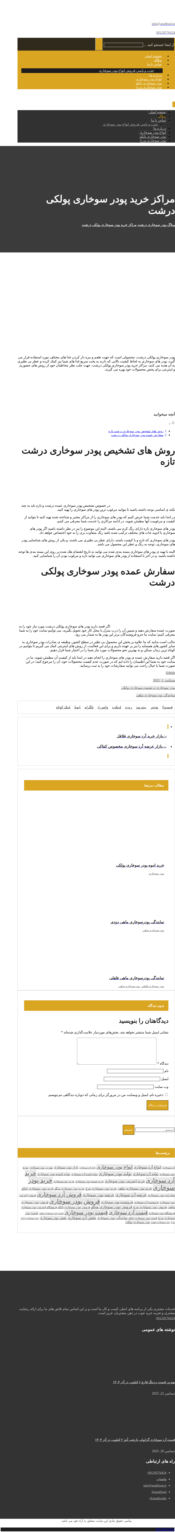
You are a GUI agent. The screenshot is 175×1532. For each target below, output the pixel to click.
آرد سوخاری (168, 1167)
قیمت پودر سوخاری (86, 1212)
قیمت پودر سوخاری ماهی (51, 1213)
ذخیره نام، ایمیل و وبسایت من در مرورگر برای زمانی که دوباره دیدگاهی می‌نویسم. (105, 1095)
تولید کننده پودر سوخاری (53, 1174)
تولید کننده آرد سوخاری (84, 1174)
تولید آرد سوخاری (146, 1174)
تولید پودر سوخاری (115, 1173)
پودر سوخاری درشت (161, 688)
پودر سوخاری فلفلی (152, 986)
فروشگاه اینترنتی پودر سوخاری (39, 1207)
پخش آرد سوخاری (81, 1218)
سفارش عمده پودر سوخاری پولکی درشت (137, 435)
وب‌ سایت (161, 1086)
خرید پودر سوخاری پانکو (38, 1188)
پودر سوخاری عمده (160, 1222)
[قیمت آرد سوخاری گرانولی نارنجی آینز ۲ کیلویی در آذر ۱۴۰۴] (159, 1426)
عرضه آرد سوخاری (131, 1195)
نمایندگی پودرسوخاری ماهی (155, 695)
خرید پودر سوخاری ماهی (134, 1188)
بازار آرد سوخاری (87, 1167)
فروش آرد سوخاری (59, 1194)
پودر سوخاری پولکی (137, 1222)
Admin (170, 673)
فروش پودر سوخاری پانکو (74, 1207)
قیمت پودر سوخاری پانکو (142, 1218)
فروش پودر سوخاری (74, 1201)
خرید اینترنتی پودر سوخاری (125, 1181)
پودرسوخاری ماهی (153, 930)
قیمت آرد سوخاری (128, 1212)
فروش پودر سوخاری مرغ (150, 1207)
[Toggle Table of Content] (172, 424)
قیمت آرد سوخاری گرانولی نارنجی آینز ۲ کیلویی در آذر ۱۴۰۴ (135, 1440)
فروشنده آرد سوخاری (146, 1202)
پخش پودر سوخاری (53, 1218)
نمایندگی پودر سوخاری (112, 1218)
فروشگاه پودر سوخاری (162, 1213)
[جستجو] (99, 44)
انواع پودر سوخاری (114, 1167)
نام (166, 1071)
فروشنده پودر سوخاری (117, 1202)
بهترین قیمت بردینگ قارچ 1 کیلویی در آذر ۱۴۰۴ (144, 1382)
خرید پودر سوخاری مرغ (101, 1188)
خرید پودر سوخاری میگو (69, 1188)
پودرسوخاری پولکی (134, 688)
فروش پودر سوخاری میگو (111, 1207)
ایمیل (164, 1079)
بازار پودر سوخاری (66, 1167)
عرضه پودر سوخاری (98, 1195)
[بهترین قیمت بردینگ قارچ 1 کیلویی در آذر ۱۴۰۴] (159, 1368)
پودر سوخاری (156, 873)
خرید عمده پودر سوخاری (89, 1181)
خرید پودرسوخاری (63, 1181)
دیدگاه (162, 1063)
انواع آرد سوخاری (147, 1167)
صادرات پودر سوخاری (161, 1195)
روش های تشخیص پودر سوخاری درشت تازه (135, 431)
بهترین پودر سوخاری (41, 1167)
